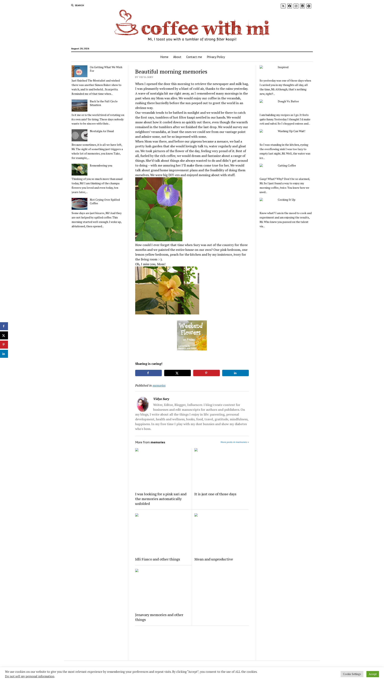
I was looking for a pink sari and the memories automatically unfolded (160, 499)
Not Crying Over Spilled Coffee (105, 201)
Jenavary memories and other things (159, 617)
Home (164, 57)
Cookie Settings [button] (352, 674)
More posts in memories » (235, 442)
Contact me (194, 57)
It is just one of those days (215, 494)
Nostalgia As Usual (102, 131)
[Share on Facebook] (148, 373)
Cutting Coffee (287, 165)
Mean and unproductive (213, 559)
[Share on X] (177, 373)
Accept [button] (373, 674)
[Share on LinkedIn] (235, 373)
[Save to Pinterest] (206, 373)
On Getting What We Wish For (106, 69)
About (177, 57)
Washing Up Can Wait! (291, 131)
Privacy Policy (216, 57)
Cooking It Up (286, 199)
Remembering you (101, 165)
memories (159, 385)
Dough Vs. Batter (288, 101)
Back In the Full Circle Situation (104, 103)
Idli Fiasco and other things (157, 559)
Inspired (283, 67)
